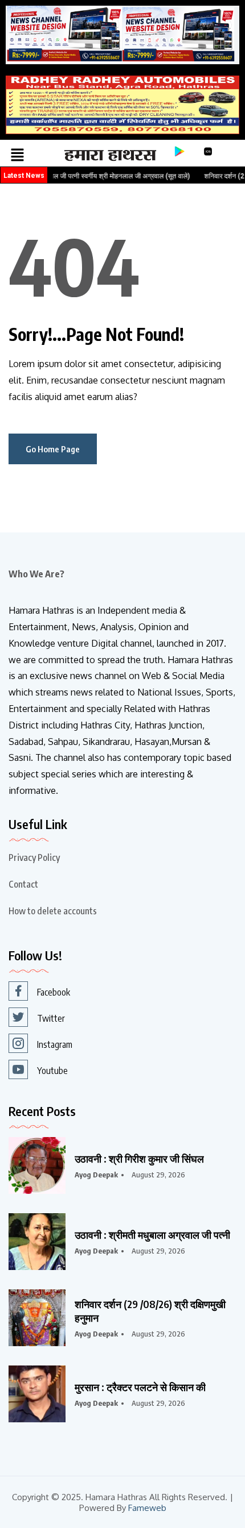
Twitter (51, 1018)
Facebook (53, 992)
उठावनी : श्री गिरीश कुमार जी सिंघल (139, 1158)
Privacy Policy (34, 857)
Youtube (52, 1070)
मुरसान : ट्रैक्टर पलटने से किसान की (140, 1386)
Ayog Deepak (96, 1174)
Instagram (54, 1044)
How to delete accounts (53, 911)
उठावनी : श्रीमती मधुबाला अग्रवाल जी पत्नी (152, 1234)
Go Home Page (53, 449)
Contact (23, 884)
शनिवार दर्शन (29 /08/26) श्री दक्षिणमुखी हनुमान (150, 1310)
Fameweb (147, 1507)
